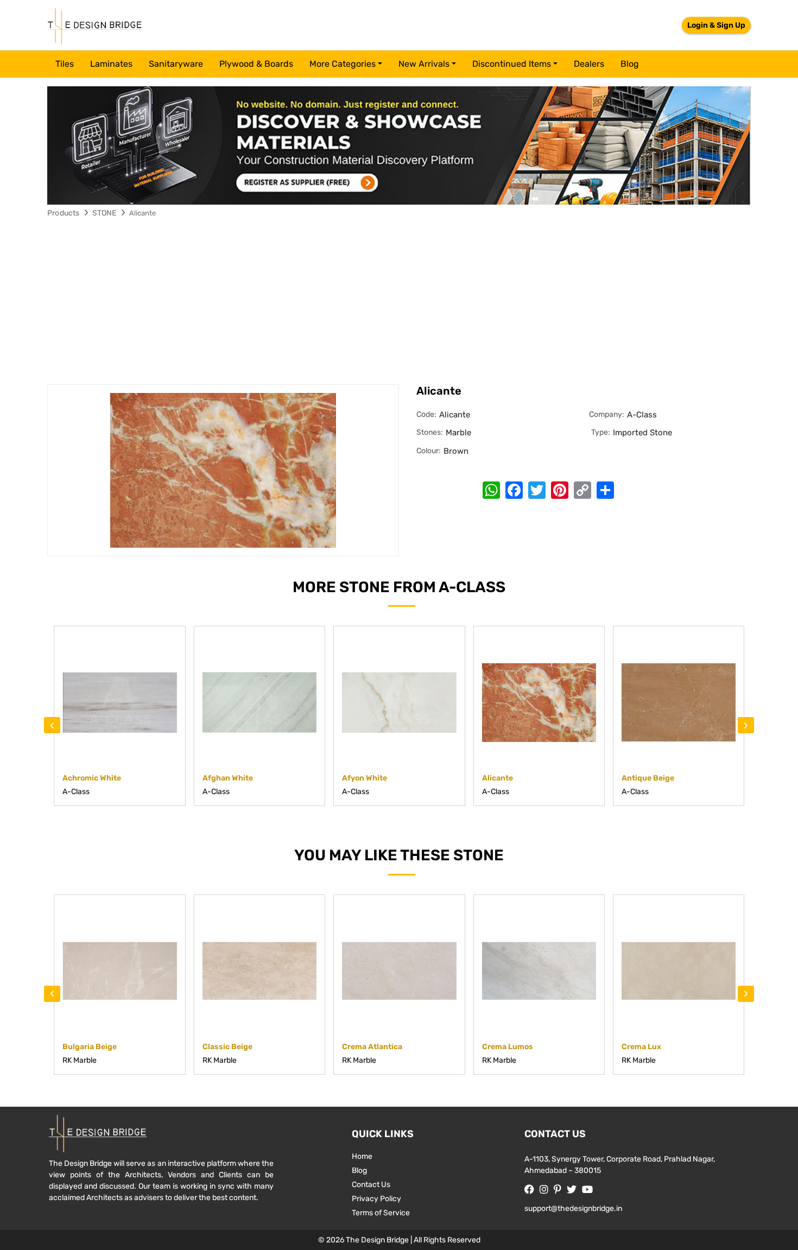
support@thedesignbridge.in (573, 1208)
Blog (629, 64)
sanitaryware (176, 64)
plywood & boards (256, 64)
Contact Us (371, 1184)
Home (362, 1156)
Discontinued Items (511, 64)
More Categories (342, 64)
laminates (111, 64)
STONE (104, 213)
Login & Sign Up (716, 25)
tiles (64, 64)
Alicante (142, 213)
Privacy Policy (376, 1198)
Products (63, 213)
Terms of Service (381, 1212)
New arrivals (423, 64)
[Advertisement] (399, 303)
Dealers (589, 64)
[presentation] (52, 725)
